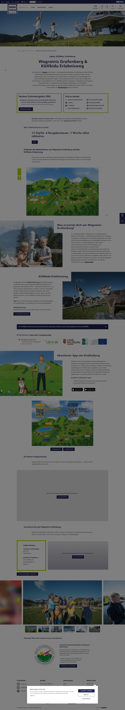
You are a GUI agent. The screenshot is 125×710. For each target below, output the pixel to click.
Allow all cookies (86, 690)
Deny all (86, 694)
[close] (95, 686)
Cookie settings (86, 698)
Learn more (32, 695)
